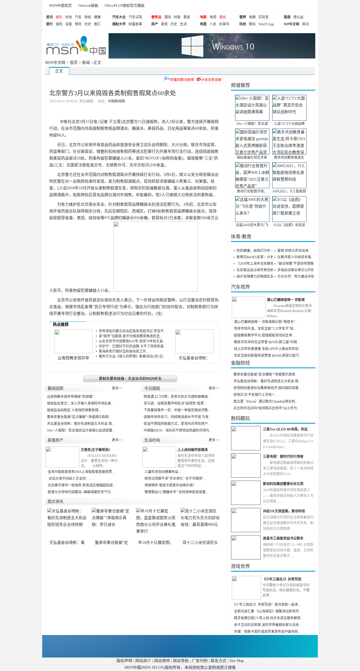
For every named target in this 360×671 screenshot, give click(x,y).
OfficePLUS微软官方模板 (125, 5)
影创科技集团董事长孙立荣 (283, 484)
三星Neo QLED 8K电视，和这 (285, 429)
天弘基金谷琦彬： (194, 358)
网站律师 (162, 661)
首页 (74, 62)
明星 (203, 24)
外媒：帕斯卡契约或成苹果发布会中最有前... (267, 632)
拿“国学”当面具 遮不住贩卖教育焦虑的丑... (130, 336)
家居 (164, 24)
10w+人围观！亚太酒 (252, 124)
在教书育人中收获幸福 (294, 257)
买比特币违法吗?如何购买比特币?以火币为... (266, 408)
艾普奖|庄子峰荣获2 (95, 450)
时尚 (68, 17)
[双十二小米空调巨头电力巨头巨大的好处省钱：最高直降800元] (200, 524)
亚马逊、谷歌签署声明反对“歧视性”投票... (175, 403)
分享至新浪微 (211, 80)
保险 (59, 24)
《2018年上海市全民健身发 (257, 264)
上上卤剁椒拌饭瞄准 (192, 450)
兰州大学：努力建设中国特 (297, 277)
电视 (213, 17)
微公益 (298, 17)
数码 (252, 24)
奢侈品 (156, 17)
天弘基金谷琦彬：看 (67, 542)
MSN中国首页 (60, 5)
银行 (49, 24)
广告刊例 (200, 661)
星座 (186, 17)
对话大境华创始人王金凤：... (70, 479)
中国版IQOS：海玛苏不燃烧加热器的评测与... (178, 430)
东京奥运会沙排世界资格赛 (257, 270)
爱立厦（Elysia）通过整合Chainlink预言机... (265, 401)
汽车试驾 (135, 17)
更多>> (117, 388)
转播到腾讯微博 (182, 80)
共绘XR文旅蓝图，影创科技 (284, 511)
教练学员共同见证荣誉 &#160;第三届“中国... (267, 342)
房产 (154, 24)
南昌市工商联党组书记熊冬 (283, 538)
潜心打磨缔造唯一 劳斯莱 (286, 300)
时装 (177, 17)
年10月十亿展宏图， (156, 542)
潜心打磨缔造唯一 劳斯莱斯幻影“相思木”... (266, 322)
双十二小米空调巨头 (200, 542)
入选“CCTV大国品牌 (289, 124)
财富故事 (135, 24)
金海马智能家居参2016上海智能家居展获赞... (81, 472)
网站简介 (143, 661)
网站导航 (181, 661)
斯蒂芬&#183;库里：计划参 (257, 257)
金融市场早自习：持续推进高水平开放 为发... (177, 417)
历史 (87, 24)
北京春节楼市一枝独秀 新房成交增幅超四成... (81, 485)
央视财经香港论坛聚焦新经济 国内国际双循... (267, 388)
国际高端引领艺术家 (252, 158)
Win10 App (266, 24)
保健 (252, 17)
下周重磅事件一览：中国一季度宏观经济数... (177, 410)
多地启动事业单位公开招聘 (297, 270)
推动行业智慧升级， (252, 191)
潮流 (167, 17)
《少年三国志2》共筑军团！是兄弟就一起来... (267, 605)
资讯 (49, 17)
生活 (183, 24)
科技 (242, 24)
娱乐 (59, 17)
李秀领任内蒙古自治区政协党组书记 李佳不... (132, 331)
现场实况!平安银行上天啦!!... (254, 395)
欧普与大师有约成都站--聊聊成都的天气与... (80, 492)
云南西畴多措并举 (73, 358)
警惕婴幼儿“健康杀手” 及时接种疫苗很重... (176, 492)
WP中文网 (291, 24)
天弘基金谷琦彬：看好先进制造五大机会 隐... (80, 424)
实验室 (263, 17)
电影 (203, 17)
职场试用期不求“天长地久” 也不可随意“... (175, 479)
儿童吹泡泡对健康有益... (163, 472)
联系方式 (218, 661)
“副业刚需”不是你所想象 (295, 264)
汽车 (78, 17)
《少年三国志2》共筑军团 (281, 579)
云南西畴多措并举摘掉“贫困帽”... (71, 397)
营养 (242, 17)
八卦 (213, 24)
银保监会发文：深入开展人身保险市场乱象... (80, 403)
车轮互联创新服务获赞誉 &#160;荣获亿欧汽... (268, 356)
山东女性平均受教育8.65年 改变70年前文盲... (132, 341)
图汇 (97, 24)
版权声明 (124, 661)
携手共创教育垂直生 (289, 158)
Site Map (237, 661)
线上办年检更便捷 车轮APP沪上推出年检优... (267, 349)
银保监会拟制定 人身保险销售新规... (74, 410)
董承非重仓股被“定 (111, 542)
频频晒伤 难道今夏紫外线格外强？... (172, 485)
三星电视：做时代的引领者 (283, 457)
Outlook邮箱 (88, 5)
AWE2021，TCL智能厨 (289, 191)
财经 (87, 17)
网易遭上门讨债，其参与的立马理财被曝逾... (177, 397)
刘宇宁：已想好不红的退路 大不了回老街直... (132, 346)
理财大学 (119, 24)
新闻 (86, 62)
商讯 (305, 24)
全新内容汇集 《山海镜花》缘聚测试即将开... (268, 611)
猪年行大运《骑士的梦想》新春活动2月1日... (132, 356)
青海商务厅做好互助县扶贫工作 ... (124, 351)
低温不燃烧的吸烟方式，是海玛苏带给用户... (177, 424)
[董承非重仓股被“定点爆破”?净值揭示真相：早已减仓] (111, 524)
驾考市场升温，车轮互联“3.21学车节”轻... (265, 329)
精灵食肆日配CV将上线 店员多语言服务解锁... (268, 618)
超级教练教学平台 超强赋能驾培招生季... (264, 335)
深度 (68, 24)
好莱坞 (224, 24)
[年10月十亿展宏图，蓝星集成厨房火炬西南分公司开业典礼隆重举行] (156, 524)
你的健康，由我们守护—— (257, 251)
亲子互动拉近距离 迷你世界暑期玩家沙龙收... (268, 625)
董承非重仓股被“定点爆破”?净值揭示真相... (79, 417)
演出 (222, 17)
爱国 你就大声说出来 (293, 251)
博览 (78, 24)
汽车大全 (119, 17)
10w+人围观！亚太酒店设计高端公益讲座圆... (81, 430)
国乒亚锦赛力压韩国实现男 (257, 277)
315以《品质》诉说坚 (289, 225)
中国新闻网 (116, 101)
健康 (97, 17)
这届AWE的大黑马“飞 (252, 225)
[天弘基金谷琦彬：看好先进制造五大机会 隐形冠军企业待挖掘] (67, 524)
